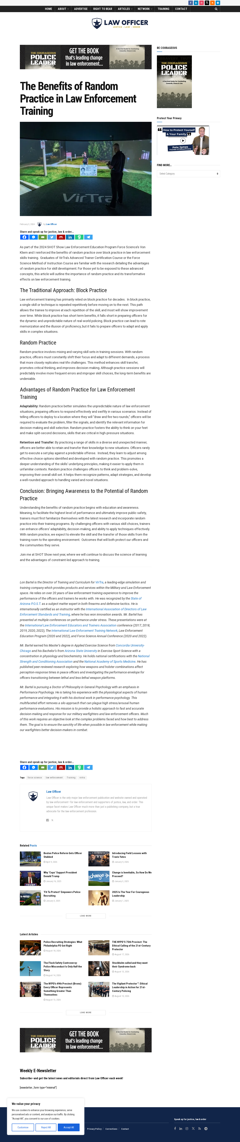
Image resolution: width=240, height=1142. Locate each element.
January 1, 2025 (121, 900)
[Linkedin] (70, 237)
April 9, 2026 (51, 862)
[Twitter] (52, 237)
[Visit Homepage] (120, 23)
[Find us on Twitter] (207, 3)
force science (35, 777)
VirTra (99, 582)
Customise (23, 1127)
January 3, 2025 (121, 881)
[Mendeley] (61, 237)
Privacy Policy (94, 1129)
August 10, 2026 (121, 996)
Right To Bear (102, 9)
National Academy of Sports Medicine (109, 661)
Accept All (69, 1127)
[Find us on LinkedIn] (196, 3)
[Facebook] (24, 237)
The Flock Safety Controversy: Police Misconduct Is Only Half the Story (63, 966)
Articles (124, 9)
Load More (86, 916)
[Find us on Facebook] (190, 3)
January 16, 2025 (53, 881)
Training (163, 9)
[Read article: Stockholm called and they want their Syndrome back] (98, 968)
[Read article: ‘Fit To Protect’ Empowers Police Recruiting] (30, 897)
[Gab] (79, 237)
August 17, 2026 (121, 954)
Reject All (46, 1127)
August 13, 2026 (121, 971)
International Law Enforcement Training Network (84, 630)
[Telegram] (88, 237)
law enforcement (54, 777)
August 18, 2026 (53, 950)
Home (48, 9)
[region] (45, 1116)
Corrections (111, 1129)
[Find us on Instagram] (201, 3)
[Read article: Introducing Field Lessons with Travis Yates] (98, 859)
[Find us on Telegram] (218, 3)
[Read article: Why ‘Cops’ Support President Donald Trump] (30, 878)
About (62, 9)
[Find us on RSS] (212, 3)
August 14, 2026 (53, 975)
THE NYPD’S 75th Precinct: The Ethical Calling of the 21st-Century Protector (131, 945)
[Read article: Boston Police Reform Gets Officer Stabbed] (30, 859)
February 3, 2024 (27, 224)
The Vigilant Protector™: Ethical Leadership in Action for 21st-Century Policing (130, 987)
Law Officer (51, 224)
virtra (82, 777)
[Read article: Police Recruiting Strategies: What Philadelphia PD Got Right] (30, 947)
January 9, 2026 (121, 862)
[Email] (42, 237)
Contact (181, 9)
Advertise (80, 9)
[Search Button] (216, 9)
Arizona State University (81, 651)
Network (144, 9)
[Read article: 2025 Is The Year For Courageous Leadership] (98, 897)
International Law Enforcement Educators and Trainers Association (70, 625)
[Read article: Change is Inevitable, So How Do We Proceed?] (98, 878)
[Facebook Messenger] (33, 237)
